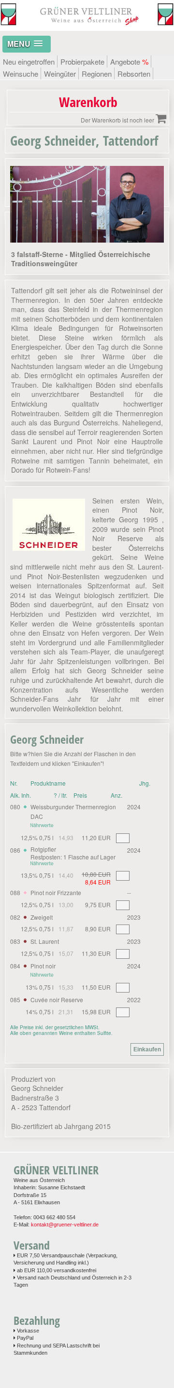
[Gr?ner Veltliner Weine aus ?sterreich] (87, 26)
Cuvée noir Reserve (56, 999)
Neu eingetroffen (29, 61)
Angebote (129, 61)
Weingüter (60, 73)
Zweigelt (41, 917)
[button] (26, 44)
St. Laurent (44, 941)
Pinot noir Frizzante (55, 892)
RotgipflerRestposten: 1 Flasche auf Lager (73, 853)
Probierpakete (82, 61)
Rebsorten (133, 73)
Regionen (97, 73)
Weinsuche (20, 73)
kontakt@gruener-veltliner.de (65, 1224)
